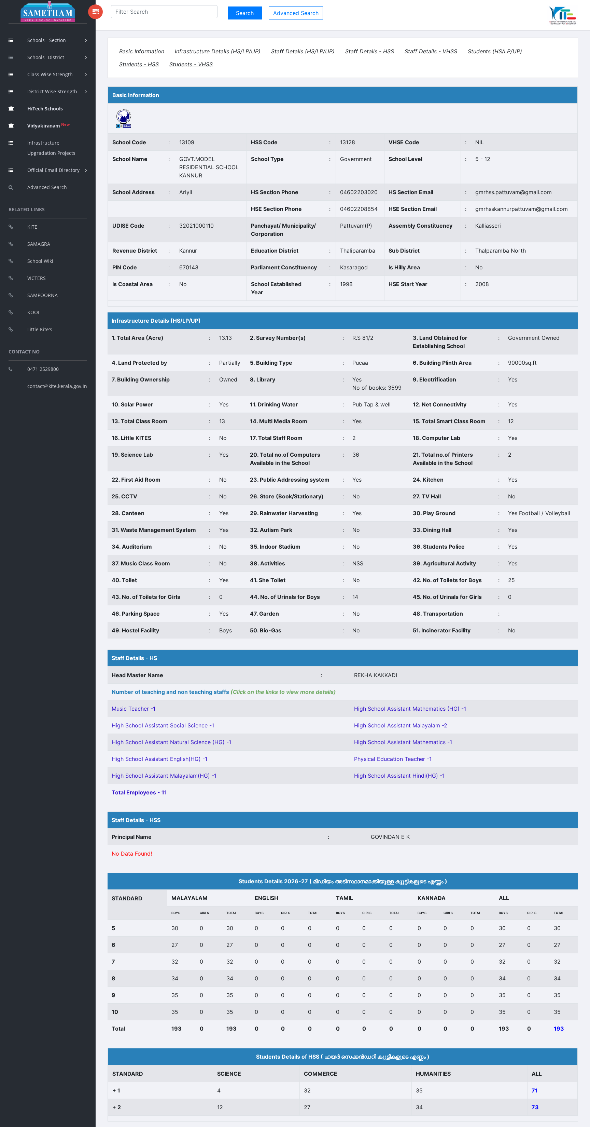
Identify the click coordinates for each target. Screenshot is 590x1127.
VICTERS (36, 278)
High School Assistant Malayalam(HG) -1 (164, 775)
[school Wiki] (124, 118)
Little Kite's (39, 329)
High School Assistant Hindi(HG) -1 (399, 775)
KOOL (33, 312)
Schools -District (45, 57)
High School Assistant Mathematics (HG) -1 (410, 708)
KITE (32, 227)
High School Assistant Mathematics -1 (403, 742)
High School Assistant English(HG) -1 (159, 758)
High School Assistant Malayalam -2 (400, 725)
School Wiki (40, 261)
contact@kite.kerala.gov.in (57, 386)
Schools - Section (46, 40)
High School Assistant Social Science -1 (163, 725)
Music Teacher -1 (133, 708)
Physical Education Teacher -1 (393, 758)
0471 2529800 (43, 369)
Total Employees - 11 (139, 792)
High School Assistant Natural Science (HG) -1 (171, 742)
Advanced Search (47, 187)
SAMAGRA (38, 244)
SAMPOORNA (42, 295)
